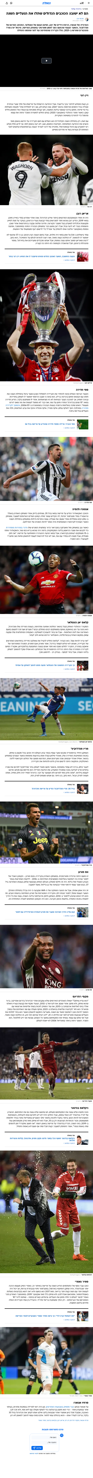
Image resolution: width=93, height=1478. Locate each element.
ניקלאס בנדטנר (52, 1420)
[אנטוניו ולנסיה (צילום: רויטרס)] (46, 582)
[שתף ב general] (7, 3)
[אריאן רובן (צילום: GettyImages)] (46, 327)
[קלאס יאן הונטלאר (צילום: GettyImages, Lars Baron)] (46, 711)
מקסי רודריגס (74, 1420)
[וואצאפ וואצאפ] (11, 3)
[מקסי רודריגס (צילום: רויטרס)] (46, 1065)
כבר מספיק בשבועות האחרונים (60, 1407)
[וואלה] (46, 3)
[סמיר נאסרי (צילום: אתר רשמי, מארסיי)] (46, 1362)
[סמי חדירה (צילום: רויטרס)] (46, 471)
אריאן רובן (60, 1420)
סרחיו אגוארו (84, 1420)
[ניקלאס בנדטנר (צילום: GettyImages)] (46, 1214)
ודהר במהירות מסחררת (16, 528)
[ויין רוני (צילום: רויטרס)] (46, 172)
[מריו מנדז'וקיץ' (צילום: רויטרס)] (46, 835)
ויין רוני (67, 1420)
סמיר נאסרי (42, 1420)
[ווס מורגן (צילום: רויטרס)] (46, 958)
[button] (81, 3)
